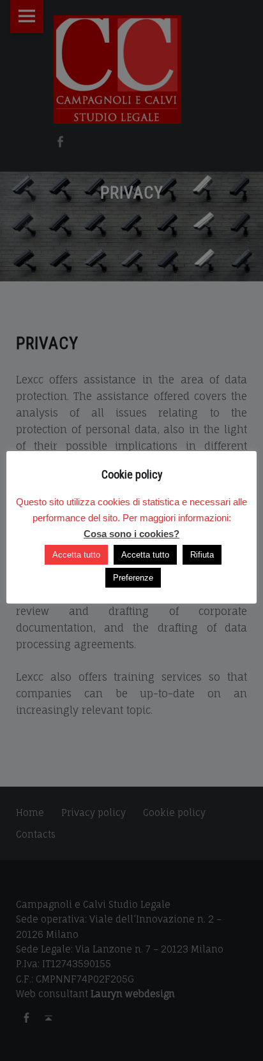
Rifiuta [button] (202, 555)
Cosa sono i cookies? (131, 533)
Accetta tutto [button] (76, 555)
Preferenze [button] (133, 577)
